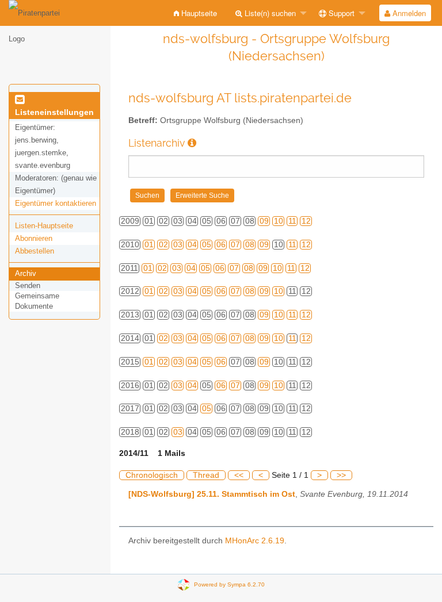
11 (292, 221)
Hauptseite (198, 12)
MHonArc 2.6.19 (254, 540)
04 (192, 244)
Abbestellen (34, 251)
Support (340, 12)
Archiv (25, 273)
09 (264, 221)
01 (149, 244)
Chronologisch (151, 475)
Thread (206, 475)
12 (306, 221)
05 (206, 244)
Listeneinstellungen (54, 112)
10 (278, 221)
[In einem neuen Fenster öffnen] (192, 143)
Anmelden (408, 12)
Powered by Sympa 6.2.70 (229, 584)
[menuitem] (195, 13)
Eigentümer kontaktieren (55, 203)
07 (235, 244)
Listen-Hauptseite (44, 225)
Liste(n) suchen (269, 12)
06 (221, 244)
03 (177, 244)
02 (163, 244)
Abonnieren (33, 238)
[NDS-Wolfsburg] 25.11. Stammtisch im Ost (211, 494)
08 (249, 244)
